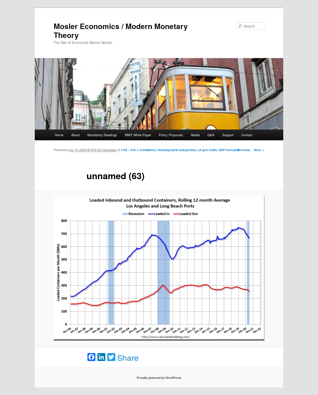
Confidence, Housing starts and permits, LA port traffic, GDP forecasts (189, 150)
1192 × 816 (128, 150)
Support (228, 134)
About (75, 134)
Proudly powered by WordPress (159, 377)
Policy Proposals (171, 134)
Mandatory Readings (102, 134)
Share (128, 357)
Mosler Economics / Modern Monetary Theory (121, 30)
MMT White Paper (138, 134)
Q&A (210, 134)
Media (195, 134)
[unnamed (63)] (159, 269)
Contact (246, 134)
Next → (259, 150)
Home (59, 134)
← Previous (242, 150)
